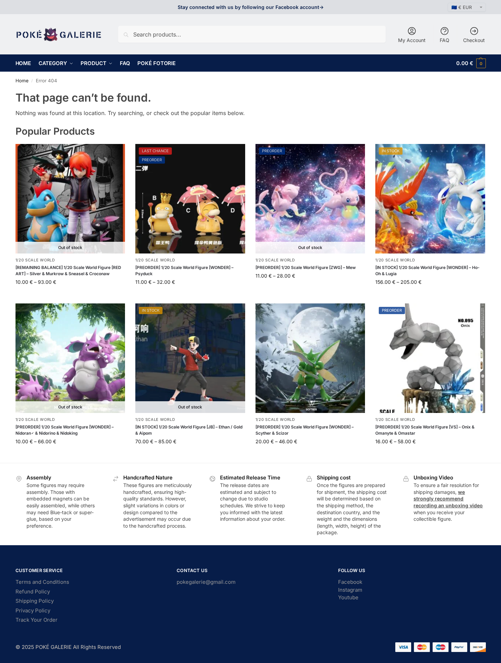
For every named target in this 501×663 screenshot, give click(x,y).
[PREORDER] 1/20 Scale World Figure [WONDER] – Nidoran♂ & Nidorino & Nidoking (64, 430)
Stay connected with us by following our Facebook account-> (251, 7)
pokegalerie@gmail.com (206, 582)
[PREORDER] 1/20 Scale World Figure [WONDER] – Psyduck (184, 270)
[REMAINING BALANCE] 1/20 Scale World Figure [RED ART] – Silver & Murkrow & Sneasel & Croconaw (68, 270)
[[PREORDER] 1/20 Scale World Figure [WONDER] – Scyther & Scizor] (310, 358)
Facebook (350, 582)
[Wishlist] (114, 154)
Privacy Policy (32, 610)
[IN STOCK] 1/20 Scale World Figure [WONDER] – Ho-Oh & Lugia (427, 270)
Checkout (474, 40)
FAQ (444, 40)
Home (22, 80)
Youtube (348, 597)
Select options (70, 296)
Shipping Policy (34, 601)
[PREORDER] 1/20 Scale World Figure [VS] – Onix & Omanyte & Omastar (424, 430)
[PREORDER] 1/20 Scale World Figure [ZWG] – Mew (305, 267)
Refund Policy (32, 591)
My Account (412, 40)
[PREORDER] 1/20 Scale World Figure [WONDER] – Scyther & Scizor (304, 430)
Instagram (350, 590)
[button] (471, 63)
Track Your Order (36, 620)
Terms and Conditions (42, 582)
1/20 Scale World (35, 260)
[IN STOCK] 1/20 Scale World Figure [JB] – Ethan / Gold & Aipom (188, 430)
